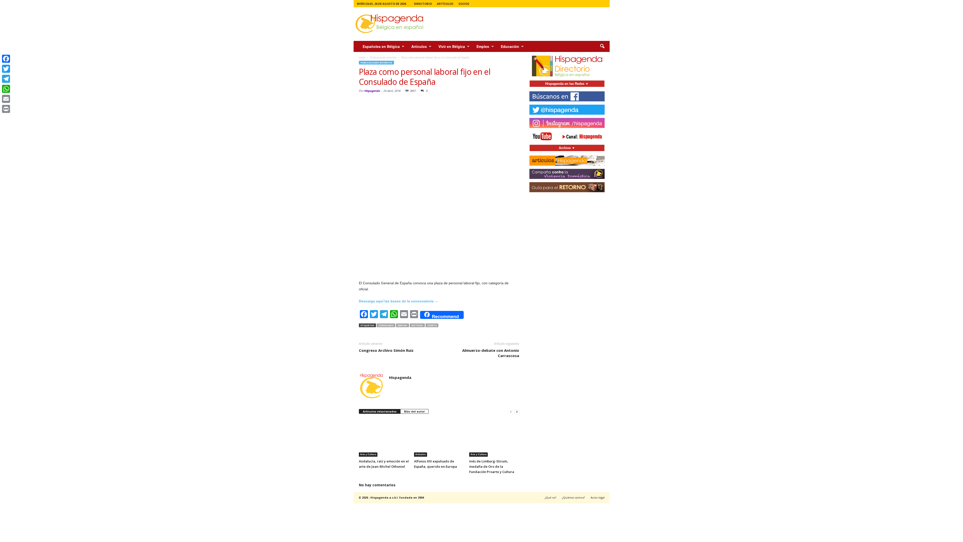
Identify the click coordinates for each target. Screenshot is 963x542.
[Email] (6, 99)
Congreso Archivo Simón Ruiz (386, 350)
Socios (463, 4)
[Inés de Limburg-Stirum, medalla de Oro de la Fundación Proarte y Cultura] (494, 438)
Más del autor (414, 411)
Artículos (445, 4)
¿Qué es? (550, 497)
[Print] (6, 109)
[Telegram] (6, 79)
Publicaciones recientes (376, 62)
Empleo (482, 46)
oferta (432, 325)
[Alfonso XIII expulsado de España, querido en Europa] (439, 438)
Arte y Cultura (368, 454)
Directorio (423, 4)
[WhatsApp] (6, 89)
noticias (417, 325)
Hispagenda (372, 91)
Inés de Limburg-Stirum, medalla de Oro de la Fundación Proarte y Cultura (491, 466)
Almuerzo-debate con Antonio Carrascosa (490, 353)
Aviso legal (598, 497)
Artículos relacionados (379, 411)
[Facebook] (6, 59)
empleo (402, 325)
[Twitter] (6, 69)
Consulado (385, 325)
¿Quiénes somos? (573, 497)
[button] (602, 46)
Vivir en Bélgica (451, 46)
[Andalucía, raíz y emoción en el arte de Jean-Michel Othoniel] (384, 438)
